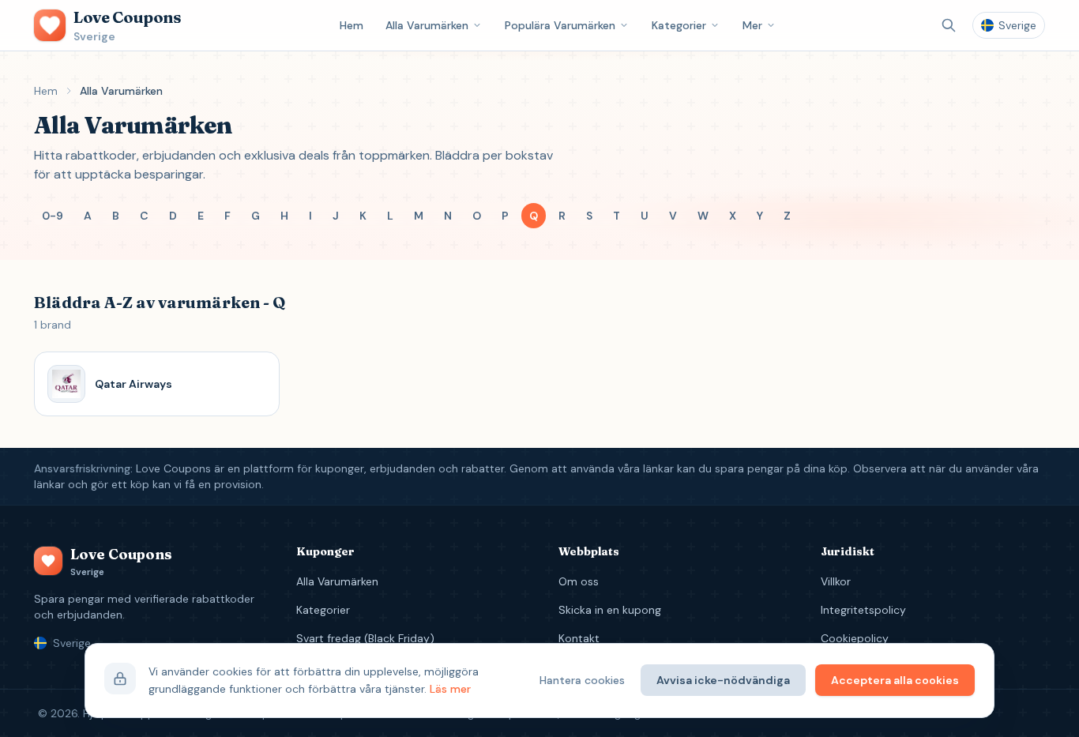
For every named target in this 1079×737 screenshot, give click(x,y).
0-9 (52, 216)
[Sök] (948, 25)
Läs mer (450, 689)
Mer (752, 25)
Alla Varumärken (426, 25)
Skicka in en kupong (609, 610)
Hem (351, 25)
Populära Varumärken (560, 25)
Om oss (578, 581)
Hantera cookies (582, 680)
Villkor (836, 581)
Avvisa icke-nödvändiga (723, 680)
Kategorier (679, 25)
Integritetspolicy (863, 610)
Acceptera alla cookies (895, 680)
